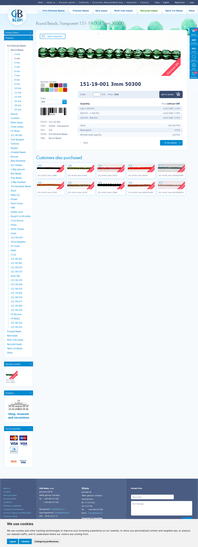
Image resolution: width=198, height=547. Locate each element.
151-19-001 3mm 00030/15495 (140, 192)
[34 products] (43, 85)
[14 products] (56, 90)
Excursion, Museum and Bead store (17, 512)
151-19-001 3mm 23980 (47, 175)
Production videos (10, 516)
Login (191, 2)
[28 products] (56, 85)
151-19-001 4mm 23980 (107, 192)
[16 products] (47, 90)
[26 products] (61, 90)
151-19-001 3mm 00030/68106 (170, 192)
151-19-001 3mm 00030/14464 (170, 175)
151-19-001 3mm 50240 (77, 175)
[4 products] (43, 90)
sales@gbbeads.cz (62, 512)
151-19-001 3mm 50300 (10, 381)
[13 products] (65, 90)
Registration (180, 2)
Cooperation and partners (13, 509)
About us (6, 488)
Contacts (6, 491)
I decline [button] (25, 541)
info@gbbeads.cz (58, 509)
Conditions (7, 502)
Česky (157, 2)
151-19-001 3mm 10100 (47, 192)
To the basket (170, 142)
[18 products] (61, 85)
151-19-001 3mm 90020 (138, 175)
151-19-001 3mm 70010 (107, 175)
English (166, 2)
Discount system (10, 498)
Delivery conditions (12, 505)
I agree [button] (12, 541)
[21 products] (65, 85)
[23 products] (52, 90)
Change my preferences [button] (46, 541)
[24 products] (47, 85)
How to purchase (10, 495)
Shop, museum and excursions (18, 416)
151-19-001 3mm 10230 (77, 192)
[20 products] (52, 85)
